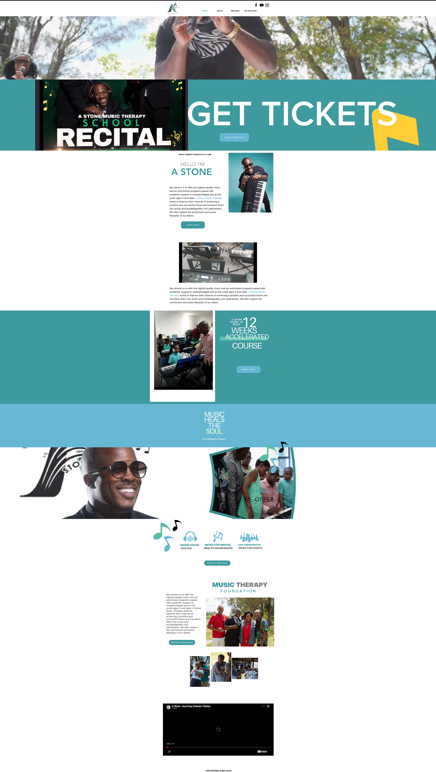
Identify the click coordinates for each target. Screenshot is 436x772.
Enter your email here (187, 393)
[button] (260, 363)
